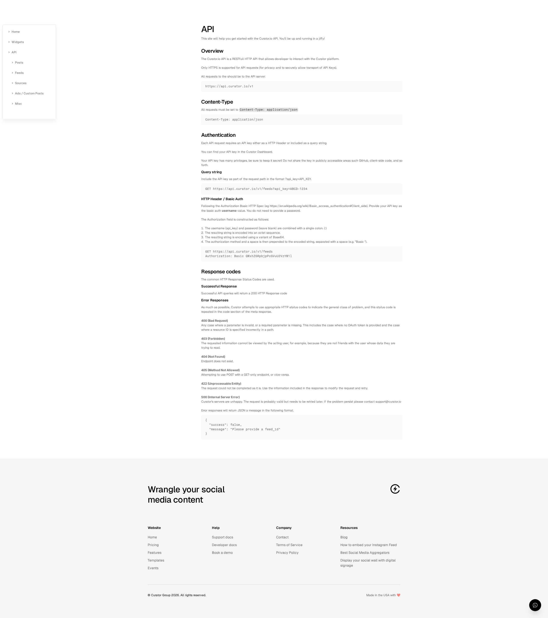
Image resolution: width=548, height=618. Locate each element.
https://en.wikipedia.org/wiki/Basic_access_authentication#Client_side (318, 206)
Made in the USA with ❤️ (383, 595)
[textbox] (301, 86)
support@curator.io (388, 402)
